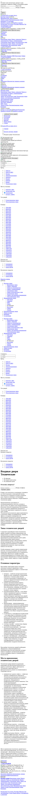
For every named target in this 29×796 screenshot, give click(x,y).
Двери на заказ (5, 20)
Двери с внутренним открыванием (10, 98)
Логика (9, 310)
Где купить (10, 24)
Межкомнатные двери (7, 18)
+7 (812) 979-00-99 (6, 27)
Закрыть (3, 12)
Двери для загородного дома (19, 42)
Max (5, 51)
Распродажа (4, 24)
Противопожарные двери (16, 20)
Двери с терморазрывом (15, 40)
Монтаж (21, 24)
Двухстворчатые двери (14, 45)
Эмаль (5, 103)
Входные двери (5, 17)
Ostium (23, 56)
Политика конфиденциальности (9, 775)
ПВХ (13, 56)
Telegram (8, 49)
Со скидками (10, 21)
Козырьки (3, 21)
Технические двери (6, 43)
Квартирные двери (6, 39)
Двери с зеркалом (16, 39)
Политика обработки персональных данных (13, 774)
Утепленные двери (6, 42)
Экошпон (9, 56)
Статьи (11, 25)
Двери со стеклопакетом (14, 287)
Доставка (16, 24)
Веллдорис (18, 56)
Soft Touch (3, 56)
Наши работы (7, 121)
